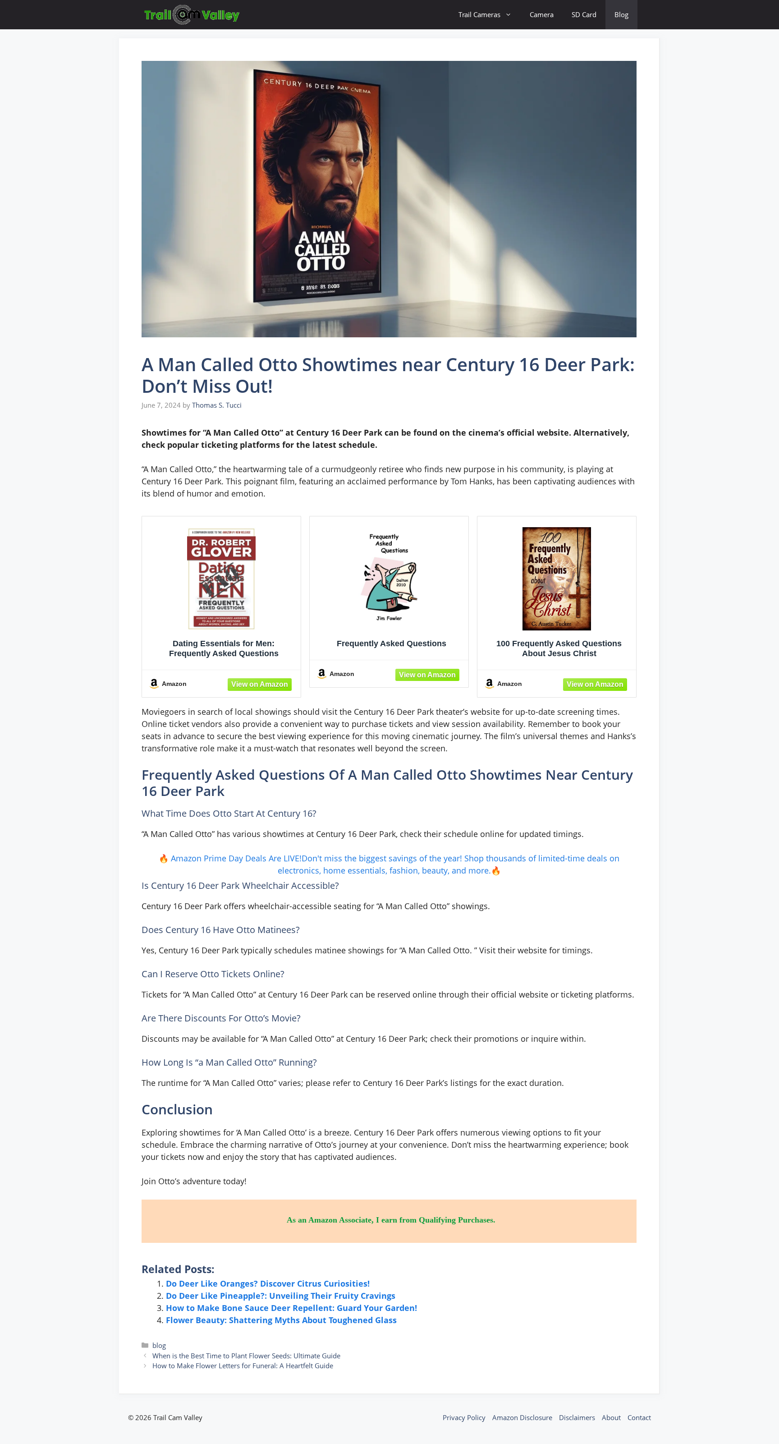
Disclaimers (577, 1417)
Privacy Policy (464, 1417)
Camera (542, 14)
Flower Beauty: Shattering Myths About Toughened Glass (281, 1320)
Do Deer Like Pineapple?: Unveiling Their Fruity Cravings (280, 1295)
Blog (621, 14)
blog (159, 1345)
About (611, 1417)
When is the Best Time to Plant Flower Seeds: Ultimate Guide (246, 1355)
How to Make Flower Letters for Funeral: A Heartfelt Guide (242, 1365)
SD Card (584, 14)
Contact (639, 1417)
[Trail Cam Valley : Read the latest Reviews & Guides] (192, 14)
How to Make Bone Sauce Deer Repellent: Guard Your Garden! (291, 1307)
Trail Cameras (479, 14)
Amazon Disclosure (522, 1417)
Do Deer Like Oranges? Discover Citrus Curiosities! (268, 1283)
